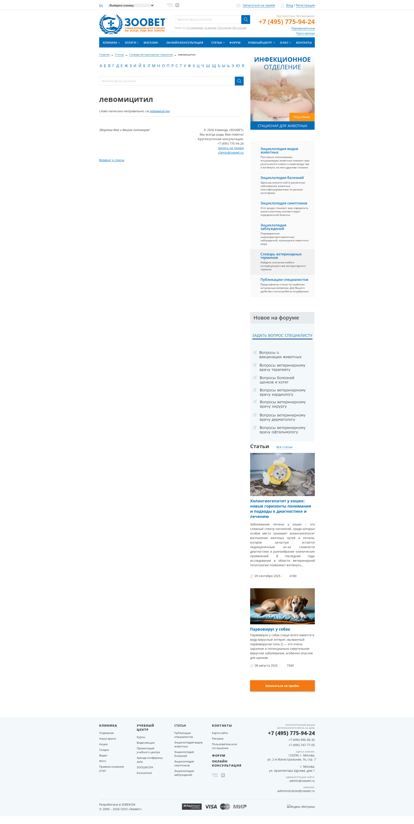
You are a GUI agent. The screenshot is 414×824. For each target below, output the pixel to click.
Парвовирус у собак (270, 629)
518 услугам (224, 27)
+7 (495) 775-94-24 (287, 21)
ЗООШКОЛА (145, 767)
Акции (103, 744)
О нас (284, 42)
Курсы (141, 737)
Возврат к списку (111, 160)
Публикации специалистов (284, 279)
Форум (234, 42)
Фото (102, 761)
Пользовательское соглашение (224, 746)
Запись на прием (231, 148)
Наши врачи (107, 738)
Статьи (216, 42)
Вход (289, 5)
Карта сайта (220, 733)
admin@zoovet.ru (302, 781)
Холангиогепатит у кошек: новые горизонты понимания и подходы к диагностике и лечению (280, 508)
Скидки (104, 750)
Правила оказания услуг (111, 768)
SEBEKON (128, 804)
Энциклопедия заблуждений (273, 226)
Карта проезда (305, 33)
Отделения (106, 733)
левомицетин (160, 111)
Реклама (217, 738)
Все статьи (284, 447)
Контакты (304, 42)
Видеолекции (146, 743)
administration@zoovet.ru (296, 791)
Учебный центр (260, 42)
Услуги (130, 42)
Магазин (151, 42)
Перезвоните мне (303, 28)
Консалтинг (144, 773)
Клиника (110, 42)
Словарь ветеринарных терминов (281, 255)
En (101, 5)
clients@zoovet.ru (231, 152)
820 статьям (239, 27)
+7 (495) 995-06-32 (302, 740)
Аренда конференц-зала (150, 760)
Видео (103, 755)
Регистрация (305, 5)
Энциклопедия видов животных (279, 150)
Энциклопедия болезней (282, 177)
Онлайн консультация (184, 42)
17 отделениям (194, 27)
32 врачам (210, 27)
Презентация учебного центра (148, 750)
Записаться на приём (259, 5)
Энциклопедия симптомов (283, 203)
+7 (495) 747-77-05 (302, 745)
